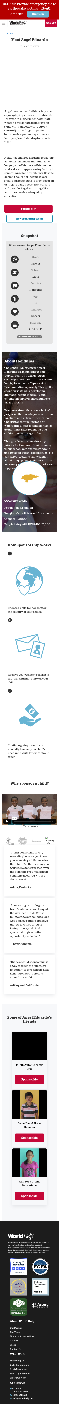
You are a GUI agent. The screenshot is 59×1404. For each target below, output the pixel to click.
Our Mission (16, 1328)
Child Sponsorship (19, 1365)
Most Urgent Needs (20, 1374)
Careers (14, 1341)
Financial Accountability (22, 1336)
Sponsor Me (29, 1079)
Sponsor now (28, 209)
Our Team (15, 1332)
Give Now (38, 14)
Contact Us (15, 1349)
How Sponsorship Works (29, 219)
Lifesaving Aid (17, 1361)
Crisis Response (18, 1369)
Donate (51, 23)
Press (13, 1345)
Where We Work (18, 1378)
